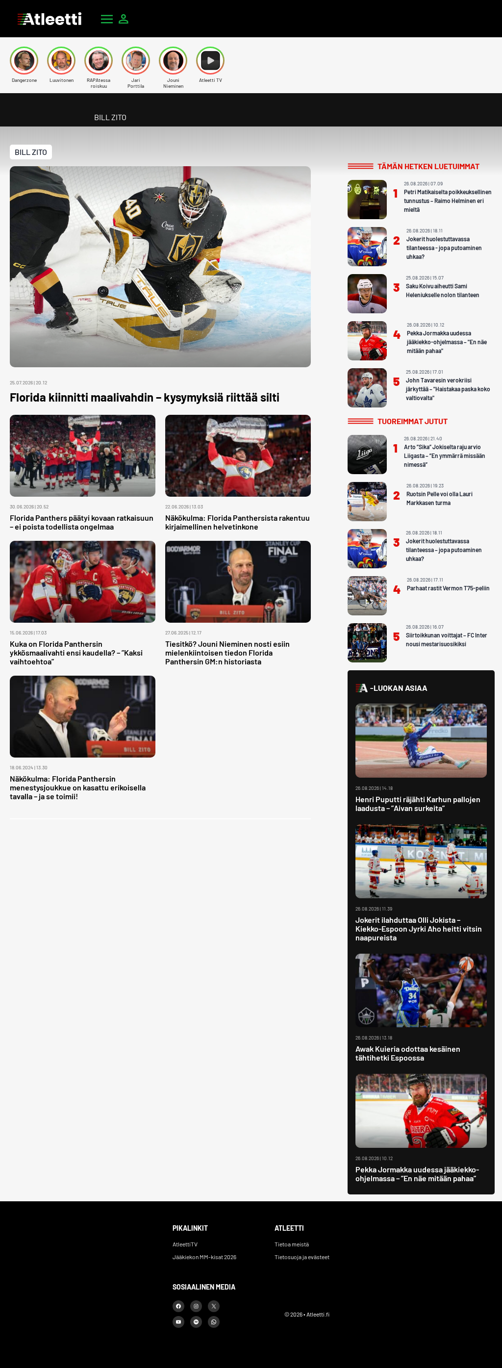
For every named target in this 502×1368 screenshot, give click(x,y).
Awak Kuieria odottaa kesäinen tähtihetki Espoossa (407, 1053)
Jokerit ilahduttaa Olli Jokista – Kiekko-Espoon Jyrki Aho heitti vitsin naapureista (418, 928)
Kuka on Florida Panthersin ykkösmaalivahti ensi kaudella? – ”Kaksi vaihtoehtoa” (76, 652)
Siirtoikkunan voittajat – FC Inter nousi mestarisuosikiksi (446, 639)
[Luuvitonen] (61, 61)
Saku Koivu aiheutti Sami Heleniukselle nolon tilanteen (442, 290)
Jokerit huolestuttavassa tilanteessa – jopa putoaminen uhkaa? (444, 549)
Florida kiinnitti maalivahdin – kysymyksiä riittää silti (144, 397)
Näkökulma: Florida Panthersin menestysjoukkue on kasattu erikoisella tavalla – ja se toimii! (78, 787)
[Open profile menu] (123, 19)
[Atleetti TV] (210, 61)
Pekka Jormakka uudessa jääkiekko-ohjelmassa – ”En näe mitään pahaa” (417, 1174)
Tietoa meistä (292, 1244)
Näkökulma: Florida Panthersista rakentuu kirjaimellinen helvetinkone (237, 522)
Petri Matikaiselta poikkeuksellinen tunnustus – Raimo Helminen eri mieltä (448, 200)
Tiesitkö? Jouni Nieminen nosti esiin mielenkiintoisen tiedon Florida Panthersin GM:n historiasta (227, 652)
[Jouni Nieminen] (173, 61)
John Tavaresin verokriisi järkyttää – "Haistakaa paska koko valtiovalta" (448, 389)
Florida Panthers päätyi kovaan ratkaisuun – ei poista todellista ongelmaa (81, 522)
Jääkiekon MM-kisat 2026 (204, 1256)
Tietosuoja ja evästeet (302, 1256)
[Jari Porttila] (136, 61)
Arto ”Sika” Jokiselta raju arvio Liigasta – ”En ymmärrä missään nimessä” (444, 455)
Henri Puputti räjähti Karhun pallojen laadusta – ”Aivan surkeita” (417, 803)
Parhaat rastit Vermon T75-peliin (448, 587)
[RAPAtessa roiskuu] (98, 61)
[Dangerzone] (24, 61)
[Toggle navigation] (107, 18)
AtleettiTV (185, 1244)
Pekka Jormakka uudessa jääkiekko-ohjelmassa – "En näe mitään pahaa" (447, 341)
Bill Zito (31, 151)
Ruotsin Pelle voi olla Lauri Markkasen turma (439, 498)
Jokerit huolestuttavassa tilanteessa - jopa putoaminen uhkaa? (444, 247)
